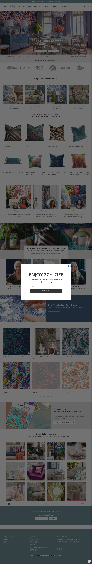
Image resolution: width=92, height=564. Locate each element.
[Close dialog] (69, 266)
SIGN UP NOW (46, 291)
